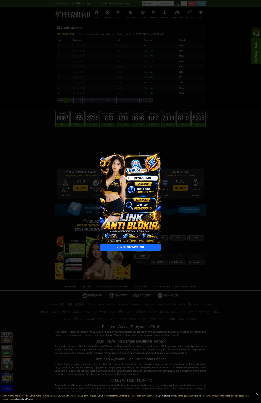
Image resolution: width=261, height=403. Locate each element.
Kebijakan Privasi (24, 399)
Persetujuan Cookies (160, 396)
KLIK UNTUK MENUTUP (131, 247)
